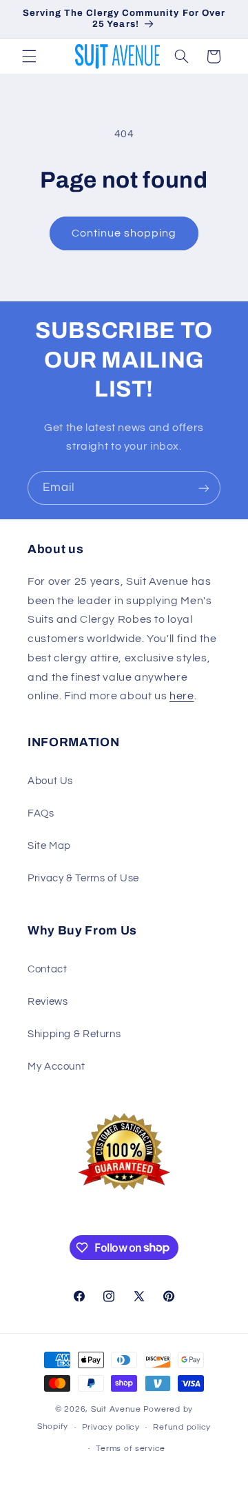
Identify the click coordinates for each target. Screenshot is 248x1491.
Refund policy (182, 1427)
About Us (50, 781)
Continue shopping (124, 233)
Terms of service (130, 1448)
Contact (47, 969)
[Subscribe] (204, 488)
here (181, 695)
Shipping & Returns (74, 1034)
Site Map (49, 846)
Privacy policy (111, 1427)
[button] (29, 56)
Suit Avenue (116, 1409)
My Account (56, 1066)
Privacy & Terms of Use (83, 878)
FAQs (41, 813)
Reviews (48, 1002)
